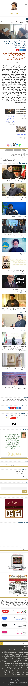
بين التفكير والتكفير (16, 656)
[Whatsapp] (20, 145)
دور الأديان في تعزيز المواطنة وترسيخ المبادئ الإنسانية (9, 159)
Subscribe (5, 611)
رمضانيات (12, 661)
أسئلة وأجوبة (18, 652)
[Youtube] (11, 408)
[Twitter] (17, 408)
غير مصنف (20, 21)
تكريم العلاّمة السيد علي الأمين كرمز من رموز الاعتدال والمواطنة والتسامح (15, 387)
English (9, 650)
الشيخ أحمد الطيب (9, 150)
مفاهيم (25, 672)
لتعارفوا (7, 663)
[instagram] (9, 408)
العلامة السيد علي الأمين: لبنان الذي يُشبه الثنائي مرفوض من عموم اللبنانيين (15, 198)
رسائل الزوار (19, 661)
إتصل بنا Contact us (9, 652)
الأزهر (23, 150)
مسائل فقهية (6, 670)
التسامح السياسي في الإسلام (19, 328)
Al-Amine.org (15, 679)
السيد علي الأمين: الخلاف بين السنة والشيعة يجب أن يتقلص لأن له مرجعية (17, 155)
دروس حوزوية (20, 658)
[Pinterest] (14, 408)
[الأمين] (14, 6)
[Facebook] (11, 145)
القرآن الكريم (24, 654)
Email (25, 485)
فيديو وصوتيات (16, 663)
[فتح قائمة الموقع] (25, 4)
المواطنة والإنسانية (22, 253)
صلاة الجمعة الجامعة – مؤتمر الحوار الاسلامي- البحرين (21, 134)
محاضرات (13, 670)
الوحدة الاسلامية (14, 654)
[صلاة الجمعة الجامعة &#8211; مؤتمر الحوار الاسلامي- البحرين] (21, 129)
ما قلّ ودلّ (18, 667)
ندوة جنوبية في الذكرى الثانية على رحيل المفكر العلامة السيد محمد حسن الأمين (15, 271)
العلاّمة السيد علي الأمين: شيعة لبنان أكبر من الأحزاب (14, 180)
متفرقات (10, 667)
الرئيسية (25, 21)
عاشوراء (6, 661)
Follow (4, 618)
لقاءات (25, 665)
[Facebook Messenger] (17, 145)
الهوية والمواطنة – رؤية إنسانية (19, 216)
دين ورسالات (11, 658)
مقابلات (19, 672)
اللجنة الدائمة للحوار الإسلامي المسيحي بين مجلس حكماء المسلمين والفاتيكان (14, 234)
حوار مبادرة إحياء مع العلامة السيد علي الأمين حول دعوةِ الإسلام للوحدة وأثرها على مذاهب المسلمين (10, 118)
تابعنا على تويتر (24, 547)
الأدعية (4, 652)
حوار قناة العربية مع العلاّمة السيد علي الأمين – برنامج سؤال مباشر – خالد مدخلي (15, 290)
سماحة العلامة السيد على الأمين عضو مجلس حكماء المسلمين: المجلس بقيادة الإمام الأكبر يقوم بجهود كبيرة (14, 310)
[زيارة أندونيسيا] (21, 111)
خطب (7, 656)
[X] (14, 145)
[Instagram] (8, 145)
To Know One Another (20, 650)
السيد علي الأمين (17, 150)
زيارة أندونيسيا (23, 115)
